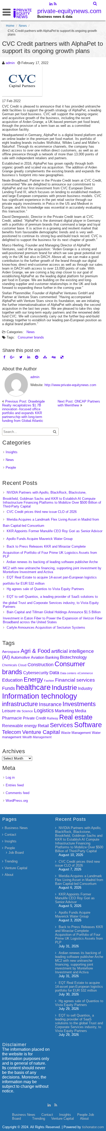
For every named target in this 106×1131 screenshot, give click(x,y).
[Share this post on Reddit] (36, 357)
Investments (79, 703)
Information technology (39, 696)
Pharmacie (12, 718)
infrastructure (20, 703)
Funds (8, 688)
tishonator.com (93, 1127)
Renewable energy (19, 726)
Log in (10, 777)
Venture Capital (41, 732)
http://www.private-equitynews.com (70, 385)
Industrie (64, 687)
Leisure (9, 711)
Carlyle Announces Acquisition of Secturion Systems (46, 627)
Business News (16, 828)
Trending (11, 861)
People (11, 467)
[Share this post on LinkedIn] (28, 357)
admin (10, 63)
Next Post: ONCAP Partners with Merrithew (79, 403)
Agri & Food (35, 651)
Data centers (68, 673)
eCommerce (85, 673)
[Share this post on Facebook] (4, 357)
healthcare (33, 687)
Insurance (50, 704)
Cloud (22, 665)
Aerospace (11, 651)
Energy (33, 679)
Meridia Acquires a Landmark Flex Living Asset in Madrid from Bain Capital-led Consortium (79, 880)
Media (80, 710)
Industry (85, 688)
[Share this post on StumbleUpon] (45, 357)
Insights (11, 452)
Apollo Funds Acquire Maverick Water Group (39, 539)
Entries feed (15, 785)
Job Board (16, 852)
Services (61, 725)
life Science (25, 711)
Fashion (49, 680)
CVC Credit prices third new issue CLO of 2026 (42, 512)
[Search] (95, 3)
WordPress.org (17, 801)
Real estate (75, 717)
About (9, 875)
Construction (41, 664)
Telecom (11, 732)
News (23, 26)
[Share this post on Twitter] (20, 357)
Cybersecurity (35, 673)
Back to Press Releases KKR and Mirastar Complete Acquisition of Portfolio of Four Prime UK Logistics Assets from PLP (50, 551)
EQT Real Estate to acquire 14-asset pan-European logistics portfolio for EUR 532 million (79, 986)
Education (12, 680)
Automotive (20, 657)
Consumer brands (31, 337)
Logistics (44, 710)
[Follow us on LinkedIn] (51, 4)
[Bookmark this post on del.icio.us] (61, 357)
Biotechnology (73, 657)
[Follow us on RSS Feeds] (55, 4)
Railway (52, 718)
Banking (52, 657)
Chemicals (9, 665)
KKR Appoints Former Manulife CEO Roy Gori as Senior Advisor (54, 531)
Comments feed (17, 793)
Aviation (37, 657)
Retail (43, 725)
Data (54, 672)
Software (88, 725)
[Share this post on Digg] (54, 357)
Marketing (64, 710)
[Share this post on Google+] (12, 357)
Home (10, 26)
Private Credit (34, 718)
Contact (10, 834)
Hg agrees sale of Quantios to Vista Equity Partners (45, 589)
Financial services (75, 680)
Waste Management (76, 733)
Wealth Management (36, 737)
